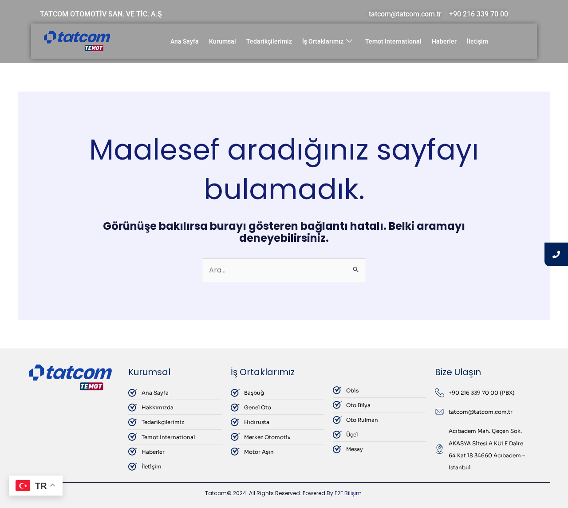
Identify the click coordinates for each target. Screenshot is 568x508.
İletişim (477, 41)
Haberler (444, 41)
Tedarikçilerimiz (269, 41)
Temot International (393, 41)
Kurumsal (222, 41)
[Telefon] (556, 254)
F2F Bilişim (348, 493)
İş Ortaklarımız (322, 41)
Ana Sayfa (184, 41)
